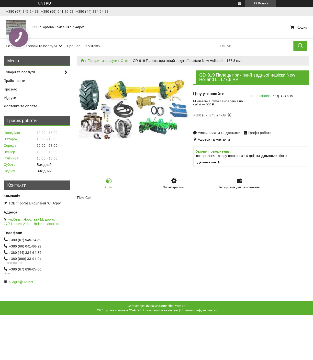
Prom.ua (179, 306)
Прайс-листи (14, 81)
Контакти (93, 46)
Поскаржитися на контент (160, 310)
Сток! (125, 61)
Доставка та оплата (20, 106)
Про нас (73, 46)
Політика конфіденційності (199, 310)
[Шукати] (300, 46)
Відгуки (10, 98)
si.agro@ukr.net (21, 282)
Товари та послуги (41, 46)
